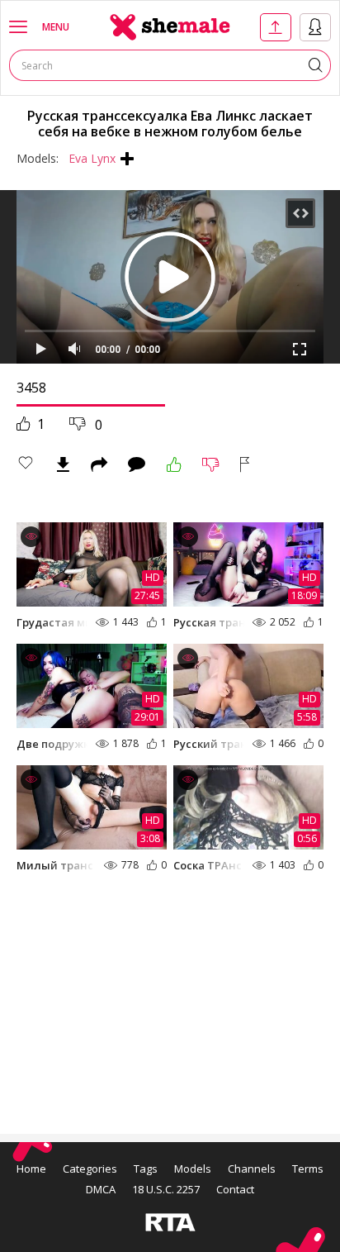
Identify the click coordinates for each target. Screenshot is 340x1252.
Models (192, 1168)
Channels (252, 1168)
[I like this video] (174, 464)
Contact (235, 1189)
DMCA (101, 1189)
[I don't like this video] (211, 464)
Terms (307, 1168)
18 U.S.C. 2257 (166, 1189)
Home (31, 1168)
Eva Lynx (92, 158)
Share (99, 464)
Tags (146, 1168)
